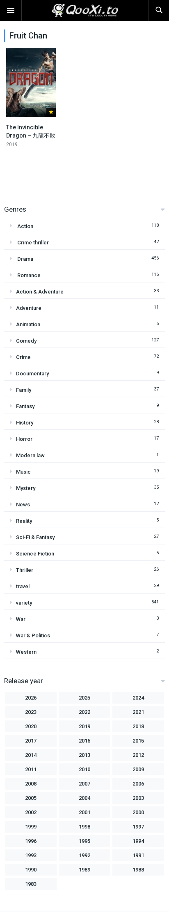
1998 (84, 827)
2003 (138, 798)
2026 (31, 698)
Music (23, 472)
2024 (138, 698)
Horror (24, 439)
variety (24, 603)
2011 (31, 769)
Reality (24, 521)
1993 (31, 855)
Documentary (32, 373)
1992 (84, 855)
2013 (84, 755)
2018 (138, 726)
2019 (84, 726)
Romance (28, 275)
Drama (24, 259)
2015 (138, 741)
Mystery (25, 488)
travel (23, 586)
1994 (138, 841)
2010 (84, 769)
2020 (31, 726)
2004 (84, 798)
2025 (84, 698)
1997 (138, 827)
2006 (138, 784)
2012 (138, 755)
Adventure (28, 308)
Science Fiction (35, 554)
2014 (31, 755)
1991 (138, 855)
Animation (28, 324)
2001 (84, 812)
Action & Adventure (40, 292)
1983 (31, 884)
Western (26, 652)
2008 (31, 784)
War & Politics (33, 635)
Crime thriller (32, 242)
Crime (23, 357)
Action (24, 226)
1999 (31, 827)
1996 (31, 841)
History (24, 423)
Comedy (26, 341)
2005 (31, 798)
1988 (138, 870)
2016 (84, 741)
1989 (84, 870)
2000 (138, 812)
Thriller (24, 570)
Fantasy (25, 406)
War (20, 619)
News (23, 504)
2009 (138, 769)
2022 (84, 712)
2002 (31, 812)
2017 (31, 741)
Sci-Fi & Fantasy (35, 537)
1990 (31, 870)
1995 (84, 841)
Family (23, 390)
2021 (138, 712)
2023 (31, 712)
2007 (84, 784)
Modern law (30, 455)
